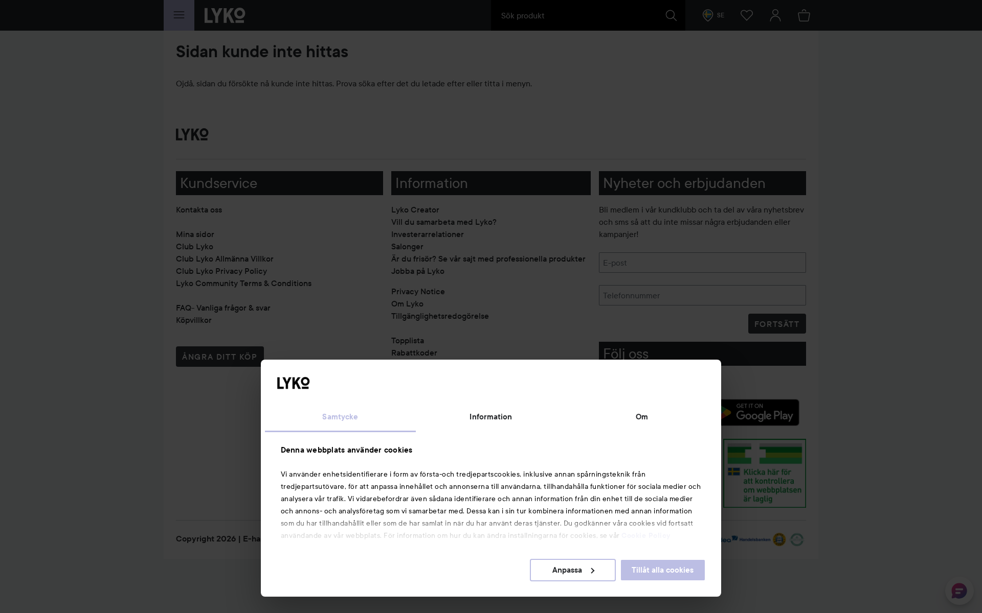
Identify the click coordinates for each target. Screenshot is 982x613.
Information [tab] (491, 416)
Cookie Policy (646, 535)
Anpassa (567, 570)
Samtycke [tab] (340, 416)
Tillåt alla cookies (663, 570)
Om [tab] (642, 416)
